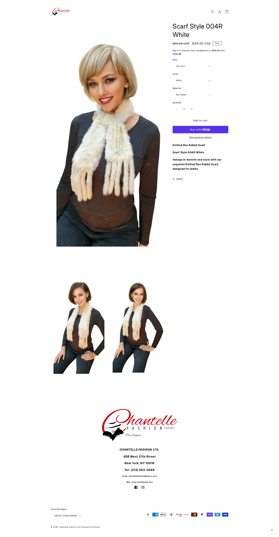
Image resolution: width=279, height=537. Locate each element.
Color (175, 74)
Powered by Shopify (90, 527)
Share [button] (179, 178)
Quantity (177, 102)
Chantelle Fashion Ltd (69, 527)
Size (175, 59)
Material (177, 88)
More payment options (200, 137)
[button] (212, 11)
